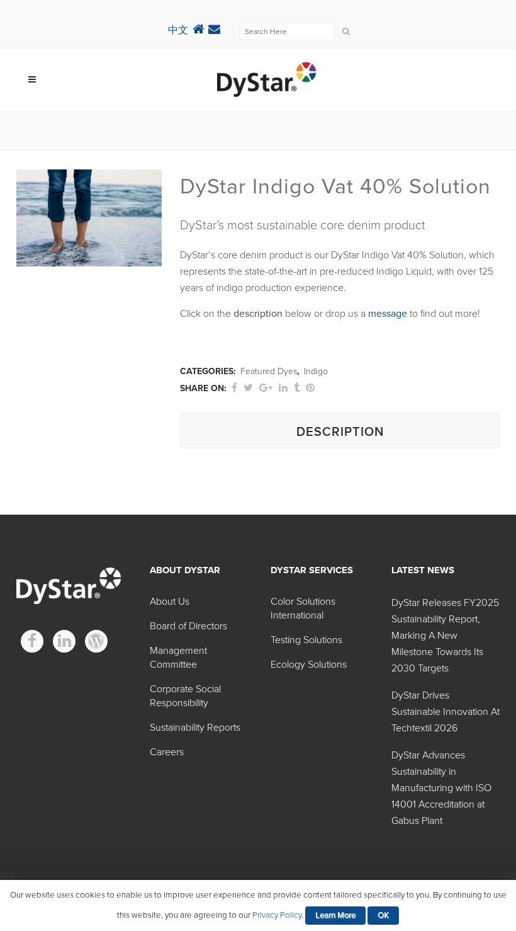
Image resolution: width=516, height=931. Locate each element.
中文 (178, 30)
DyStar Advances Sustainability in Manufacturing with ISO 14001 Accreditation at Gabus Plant (441, 788)
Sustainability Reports (195, 727)
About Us (169, 601)
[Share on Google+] (265, 388)
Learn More (335, 915)
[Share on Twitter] (248, 388)
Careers (167, 752)
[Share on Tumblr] (297, 388)
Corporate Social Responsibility (185, 696)
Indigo (316, 371)
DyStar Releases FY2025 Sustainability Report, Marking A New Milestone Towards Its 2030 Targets (445, 636)
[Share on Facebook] (234, 388)
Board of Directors (188, 626)
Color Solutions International (303, 608)
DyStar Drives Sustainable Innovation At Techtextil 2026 (445, 711)
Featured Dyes (268, 371)
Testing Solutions (306, 640)
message (387, 313)
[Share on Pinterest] (310, 388)
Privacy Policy (276, 915)
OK (383, 915)
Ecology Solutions (309, 664)
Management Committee (178, 657)
